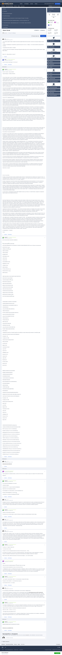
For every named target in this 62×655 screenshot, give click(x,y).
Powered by (56, 649)
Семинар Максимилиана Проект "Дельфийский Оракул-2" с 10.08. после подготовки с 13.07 (16, 20)
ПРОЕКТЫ (50, 75)
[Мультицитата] (3, 56)
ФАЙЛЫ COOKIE (51, 92)
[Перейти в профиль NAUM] (3, 60)
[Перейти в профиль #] (3, 471)
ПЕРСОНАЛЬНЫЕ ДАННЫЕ (53, 87)
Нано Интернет (5, 27)
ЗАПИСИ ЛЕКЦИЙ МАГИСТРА (53, 81)
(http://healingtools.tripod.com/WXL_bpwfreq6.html (36, 592)
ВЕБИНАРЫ (51, 61)
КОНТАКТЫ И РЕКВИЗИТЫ (53, 95)
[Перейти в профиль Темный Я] (3, 69)
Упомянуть (10, 64)
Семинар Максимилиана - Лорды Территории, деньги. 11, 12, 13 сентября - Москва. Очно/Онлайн (17, 22)
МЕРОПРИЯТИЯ (51, 64)
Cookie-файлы (21, 649)
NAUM (5, 59)
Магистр (50, 11)
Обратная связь (16, 649)
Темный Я (6, 69)
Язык (3, 649)
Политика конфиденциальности (9, 649)
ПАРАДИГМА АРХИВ (52, 78)
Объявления (5, 11)
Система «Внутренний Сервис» (7, 13)
